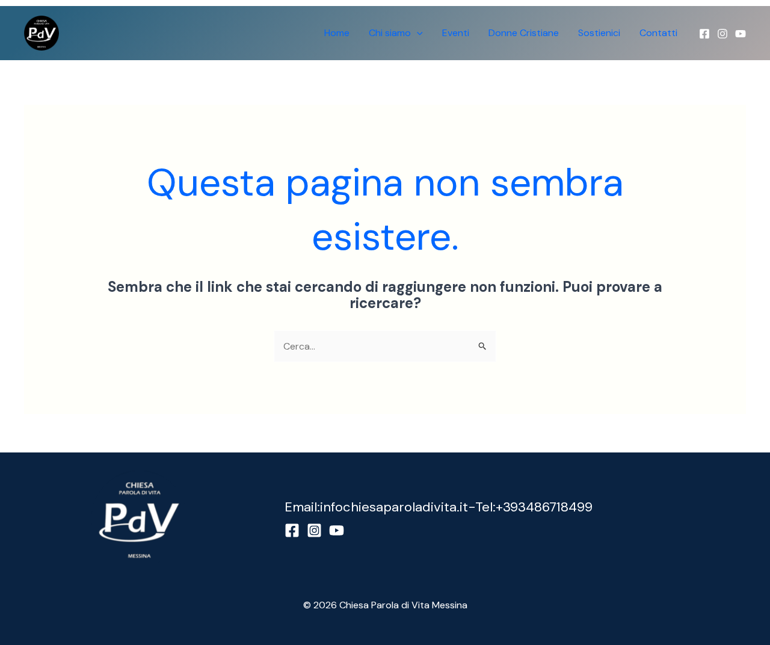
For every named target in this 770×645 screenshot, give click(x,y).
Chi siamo (390, 32)
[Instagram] (722, 33)
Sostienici (599, 32)
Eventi (455, 32)
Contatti (658, 32)
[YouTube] (740, 33)
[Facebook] (704, 33)
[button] (417, 33)
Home (337, 32)
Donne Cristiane (523, 32)
